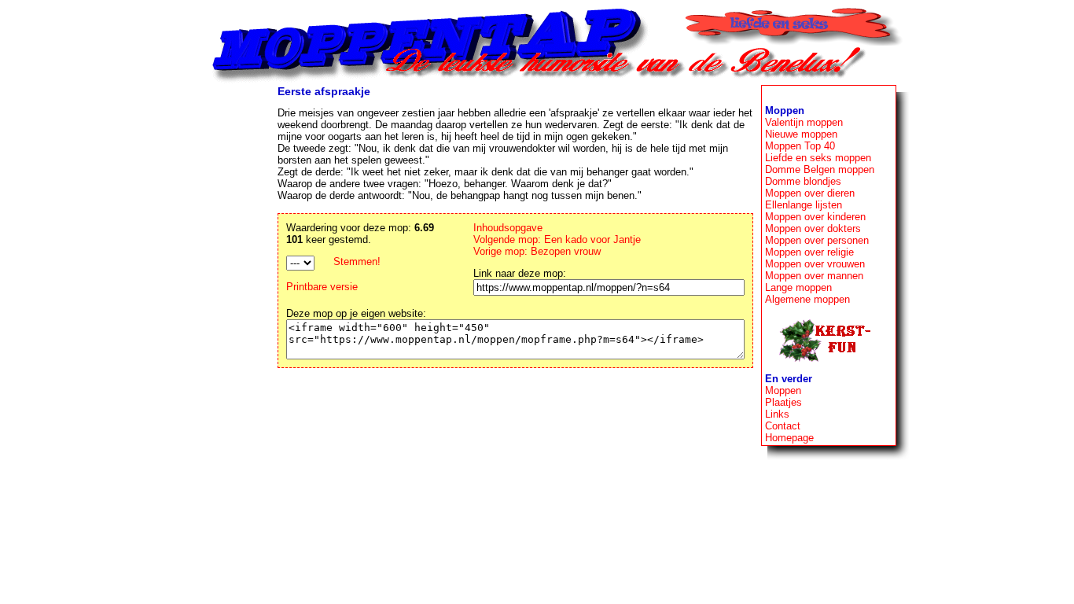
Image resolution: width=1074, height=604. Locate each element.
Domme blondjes (803, 181)
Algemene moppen (807, 299)
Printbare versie (322, 287)
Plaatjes (783, 402)
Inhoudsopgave (508, 228)
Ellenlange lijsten (803, 205)
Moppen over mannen (814, 276)
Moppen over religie (809, 252)
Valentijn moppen (804, 122)
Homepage (789, 438)
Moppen (783, 390)
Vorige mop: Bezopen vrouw (537, 251)
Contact (782, 426)
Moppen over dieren (810, 193)
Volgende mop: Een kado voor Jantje (557, 239)
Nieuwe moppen (801, 134)
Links (777, 414)
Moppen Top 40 (800, 146)
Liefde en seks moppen (818, 158)
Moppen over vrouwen (815, 264)
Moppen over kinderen (815, 217)
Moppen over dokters (813, 228)
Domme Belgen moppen (819, 169)
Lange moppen (798, 287)
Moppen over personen (817, 240)
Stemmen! (357, 261)
